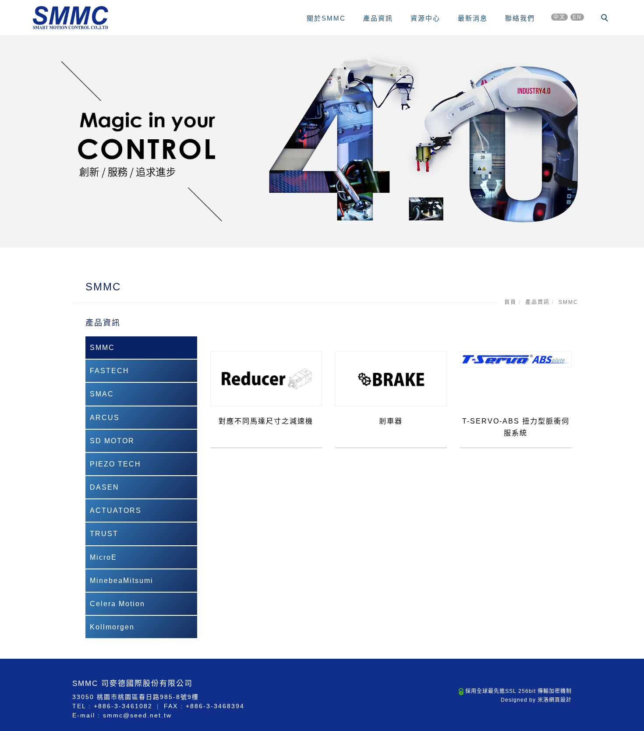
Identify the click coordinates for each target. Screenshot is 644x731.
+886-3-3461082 (123, 706)
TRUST (104, 533)
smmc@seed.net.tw (137, 715)
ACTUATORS (116, 510)
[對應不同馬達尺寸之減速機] (266, 378)
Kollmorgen (112, 627)
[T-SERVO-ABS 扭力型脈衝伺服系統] (516, 359)
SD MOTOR (112, 441)
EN (577, 17)
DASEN (104, 487)
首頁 (510, 302)
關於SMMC (326, 18)
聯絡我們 (520, 18)
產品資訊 (378, 18)
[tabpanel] (322, 141)
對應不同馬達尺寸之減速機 (266, 421)
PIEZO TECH (115, 464)
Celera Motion (117, 603)
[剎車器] (391, 378)
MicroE (103, 557)
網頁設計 (560, 700)
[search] (606, 18)
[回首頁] (70, 18)
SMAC (102, 394)
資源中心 (425, 18)
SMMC (568, 302)
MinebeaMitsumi (121, 580)
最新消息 (473, 18)
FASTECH (109, 370)
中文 (559, 17)
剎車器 (391, 421)
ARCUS (105, 417)
